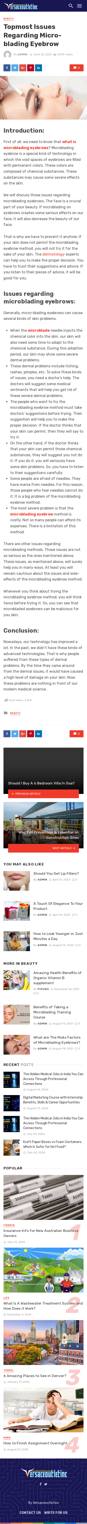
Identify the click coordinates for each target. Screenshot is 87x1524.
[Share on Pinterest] (30, 67)
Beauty (8, 19)
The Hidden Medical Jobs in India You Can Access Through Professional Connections (53, 1079)
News (7, 1438)
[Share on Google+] (22, 67)
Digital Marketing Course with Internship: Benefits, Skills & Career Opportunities (53, 1100)
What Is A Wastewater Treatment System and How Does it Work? (43, 1306)
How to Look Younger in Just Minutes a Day (58, 936)
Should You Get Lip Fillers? (56, 873)
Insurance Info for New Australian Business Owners (40, 1233)
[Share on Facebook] (6, 67)
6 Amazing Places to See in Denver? (34, 1376)
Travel (8, 1370)
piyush (43, 989)
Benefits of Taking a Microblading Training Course (52, 1012)
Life (6, 1298)
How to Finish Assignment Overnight (35, 1443)
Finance (9, 1225)
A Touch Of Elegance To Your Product (58, 906)
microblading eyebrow (31, 514)
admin (22, 54)
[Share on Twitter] (14, 67)
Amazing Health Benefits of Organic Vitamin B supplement (57, 978)
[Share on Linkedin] (38, 67)
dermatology (53, 254)
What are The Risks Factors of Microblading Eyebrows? (57, 1040)
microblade (39, 330)
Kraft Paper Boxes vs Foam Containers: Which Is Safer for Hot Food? (52, 1144)
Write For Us (56, 1513)
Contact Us (30, 1513)
